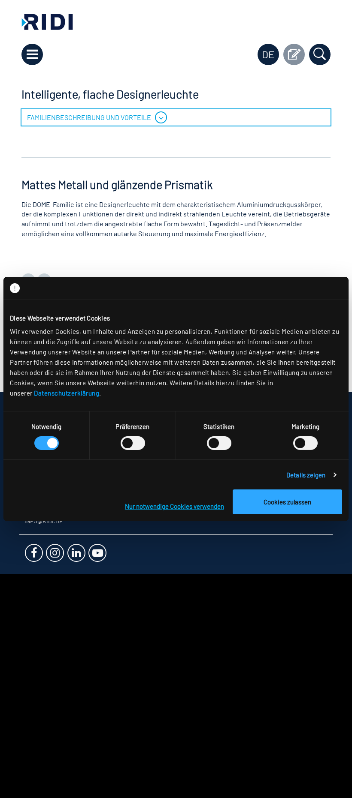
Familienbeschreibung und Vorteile (89, 117)
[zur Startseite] (47, 21)
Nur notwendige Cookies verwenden (174, 506)
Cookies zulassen (287, 502)
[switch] (133, 443)
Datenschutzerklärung (66, 393)
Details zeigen (305, 475)
